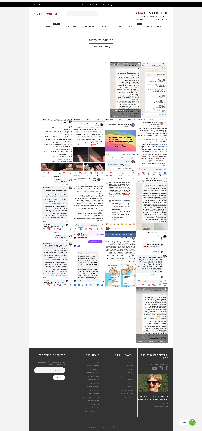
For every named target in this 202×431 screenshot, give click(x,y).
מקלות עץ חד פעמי (93, 387)
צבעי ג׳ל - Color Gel (126, 390)
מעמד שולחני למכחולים (91, 376)
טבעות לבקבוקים (93, 401)
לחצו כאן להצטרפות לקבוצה (159, 365)
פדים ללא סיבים (94, 394)
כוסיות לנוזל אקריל (93, 366)
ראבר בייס (130, 366)
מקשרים (130, 362)
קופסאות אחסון (94, 404)
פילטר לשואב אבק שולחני (91, 411)
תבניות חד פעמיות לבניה (91, 397)
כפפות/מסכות (94, 369)
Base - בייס (129, 369)
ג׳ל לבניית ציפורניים (127, 376)
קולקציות (130, 380)
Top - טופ (130, 373)
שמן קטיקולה (129, 397)
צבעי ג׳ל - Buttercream (125, 387)
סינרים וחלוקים (94, 390)
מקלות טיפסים (94, 383)
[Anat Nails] (151, 19)
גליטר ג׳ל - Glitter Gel (126, 394)
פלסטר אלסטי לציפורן (92, 408)
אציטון (97, 362)
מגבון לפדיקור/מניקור (92, 373)
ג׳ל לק (131, 383)
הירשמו (59, 377)
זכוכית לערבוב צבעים (92, 380)
